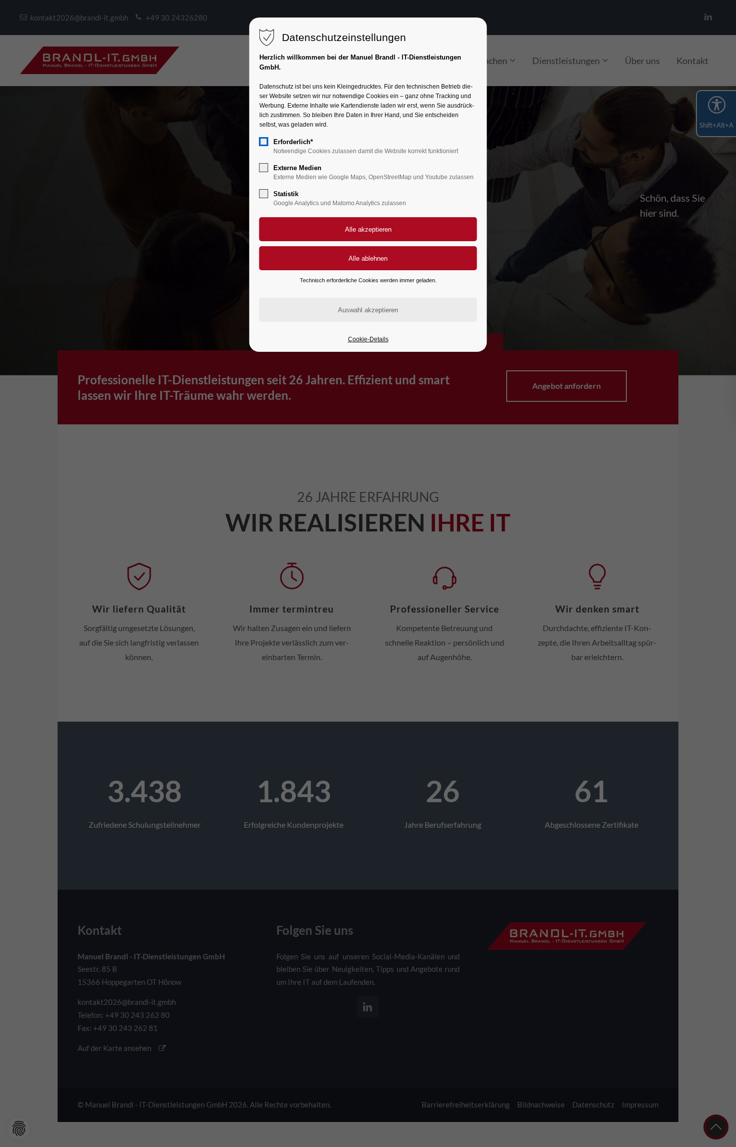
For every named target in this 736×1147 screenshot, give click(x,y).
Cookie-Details (368, 339)
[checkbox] (263, 141)
